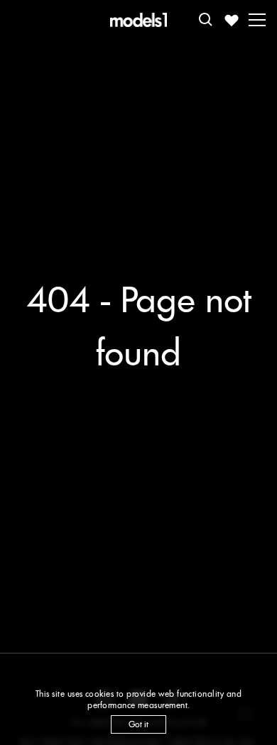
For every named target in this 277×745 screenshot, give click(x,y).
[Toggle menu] (257, 19)
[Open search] (205, 19)
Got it (138, 724)
